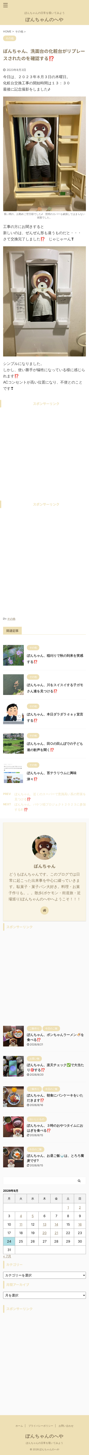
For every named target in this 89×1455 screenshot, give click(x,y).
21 (56, 1233)
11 (20, 1224)
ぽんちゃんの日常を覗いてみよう (44, 1442)
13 (44, 1224)
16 (80, 1224)
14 (56, 1224)
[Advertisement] (44, 454)
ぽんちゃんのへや (44, 19)
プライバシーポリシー (40, 1425)
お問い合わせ (66, 1425)
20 (44, 1233)
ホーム (19, 1425)
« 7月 (7, 1256)
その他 (11, 618)
